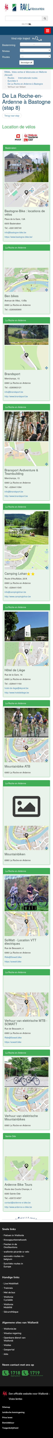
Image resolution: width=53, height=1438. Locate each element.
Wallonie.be (10, 1328)
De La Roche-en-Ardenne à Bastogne (25, 83)
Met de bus (9, 1292)
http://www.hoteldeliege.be (17, 692)
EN (23, 24)
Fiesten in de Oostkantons (10, 1246)
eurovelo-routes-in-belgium (14, 1258)
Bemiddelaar (8, 1422)
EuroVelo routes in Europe (13, 1265)
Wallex (7, 1345)
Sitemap (6, 1407)
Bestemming (8, 45)
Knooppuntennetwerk (15, 1239)
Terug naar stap (11, 115)
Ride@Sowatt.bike (13, 957)
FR (26, 24)
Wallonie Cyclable (8, 1298)
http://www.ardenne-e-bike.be (18, 1206)
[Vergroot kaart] (46, 205)
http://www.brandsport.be (16, 396)
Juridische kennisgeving (13, 1412)
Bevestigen (25, 62)
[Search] (45, 18)
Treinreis (8, 1288)
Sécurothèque (11, 1311)
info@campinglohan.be (15, 591)
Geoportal (9, 1349)
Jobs (6, 1354)
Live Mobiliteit (11, 1283)
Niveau (6, 51)
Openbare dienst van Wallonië (14, 1339)
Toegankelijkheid (10, 1428)
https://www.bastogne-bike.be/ (19, 236)
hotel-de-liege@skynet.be (16, 688)
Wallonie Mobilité (8, 1306)
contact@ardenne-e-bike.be (18, 1202)
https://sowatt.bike (13, 961)
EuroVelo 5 (13, 80)
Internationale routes (27, 77)
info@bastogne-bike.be (15, 232)
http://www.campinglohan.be (18, 596)
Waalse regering (12, 1333)
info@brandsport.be (14, 391)
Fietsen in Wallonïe (14, 1235)
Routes (6, 57)
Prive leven (7, 1417)
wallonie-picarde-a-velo (16, 1251)
